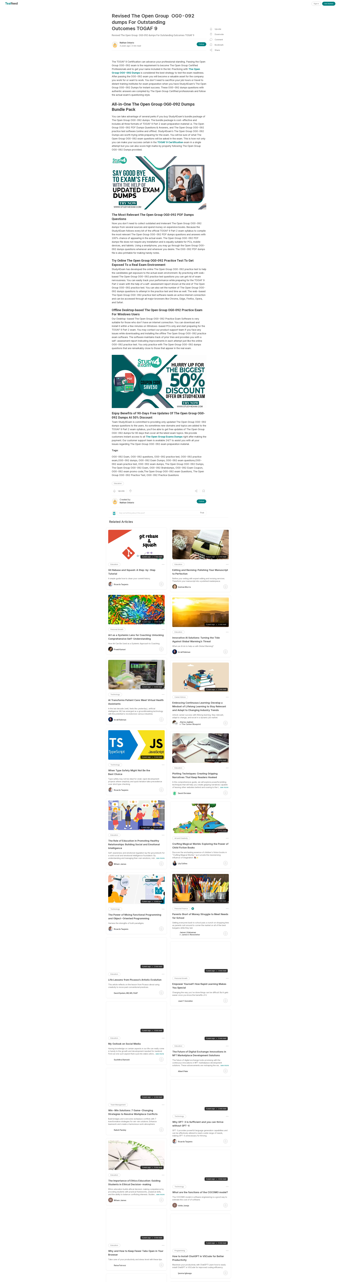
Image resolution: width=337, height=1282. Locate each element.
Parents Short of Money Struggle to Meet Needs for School (200, 916)
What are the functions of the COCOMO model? (200, 1192)
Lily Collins (182, 864)
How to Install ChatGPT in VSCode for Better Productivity (198, 1258)
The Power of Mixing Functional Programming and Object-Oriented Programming (134, 916)
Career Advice (180, 697)
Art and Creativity (181, 838)
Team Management (118, 1105)
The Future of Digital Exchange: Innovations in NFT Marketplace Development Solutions (199, 1053)
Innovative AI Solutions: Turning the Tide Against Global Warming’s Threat (196, 639)
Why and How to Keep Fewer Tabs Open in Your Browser (135, 1253)
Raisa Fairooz (120, 1265)
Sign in (316, 4)
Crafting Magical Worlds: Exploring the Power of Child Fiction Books (200, 846)
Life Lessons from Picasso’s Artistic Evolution (135, 979)
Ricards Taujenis (185, 1142)
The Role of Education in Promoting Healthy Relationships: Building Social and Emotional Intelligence (134, 844)
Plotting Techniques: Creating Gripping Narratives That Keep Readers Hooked (195, 775)
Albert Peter (183, 1071)
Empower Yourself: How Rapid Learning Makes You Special (199, 986)
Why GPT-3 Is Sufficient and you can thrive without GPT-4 (197, 1124)
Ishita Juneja (183, 1206)
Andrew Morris (184, 587)
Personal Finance (181, 909)
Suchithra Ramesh (122, 1060)
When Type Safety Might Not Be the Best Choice (129, 772)
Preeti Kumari (120, 649)
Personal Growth (181, 978)
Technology (179, 1116)
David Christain (184, 793)
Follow (201, 44)
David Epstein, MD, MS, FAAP (126, 993)
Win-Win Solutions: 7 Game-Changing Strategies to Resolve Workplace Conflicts (133, 1112)
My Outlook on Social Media (124, 1043)
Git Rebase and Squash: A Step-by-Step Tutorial (131, 572)
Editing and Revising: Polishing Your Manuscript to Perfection (200, 572)
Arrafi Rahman (184, 652)
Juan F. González (185, 1001)
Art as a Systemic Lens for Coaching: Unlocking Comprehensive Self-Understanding (136, 637)
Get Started (328, 4)
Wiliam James (120, 864)
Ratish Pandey (120, 1130)
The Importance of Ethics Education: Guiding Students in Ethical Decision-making (134, 1182)
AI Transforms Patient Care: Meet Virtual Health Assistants (136, 702)
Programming (180, 1251)
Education (118, 483)
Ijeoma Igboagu (185, 1273)
